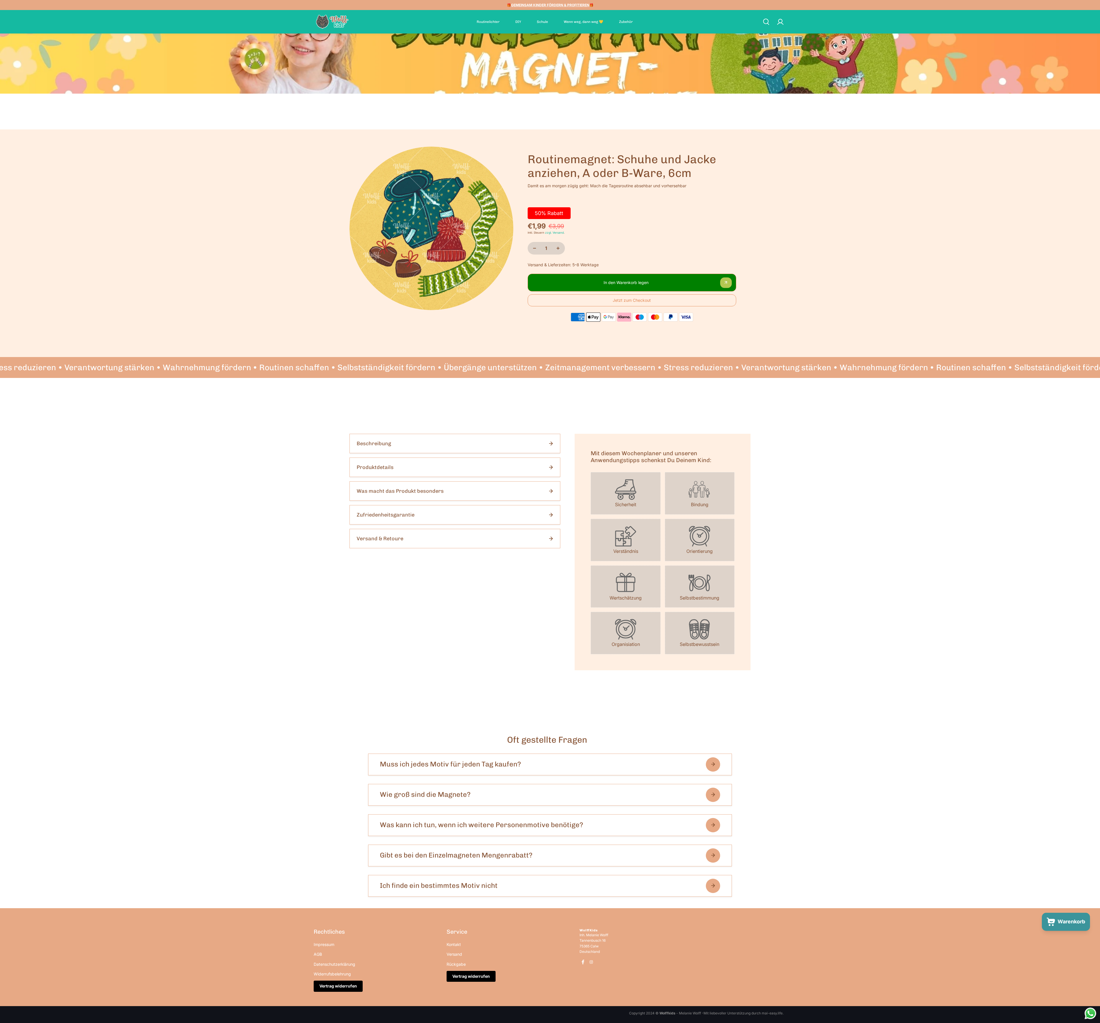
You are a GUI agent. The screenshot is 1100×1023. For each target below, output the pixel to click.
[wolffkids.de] (332, 22)
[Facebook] (583, 962)
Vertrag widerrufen (338, 985)
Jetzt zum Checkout (632, 300)
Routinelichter (488, 22)
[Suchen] (766, 21)
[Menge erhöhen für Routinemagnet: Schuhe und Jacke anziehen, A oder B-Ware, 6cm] (558, 248)
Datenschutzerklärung (334, 964)
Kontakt (454, 944)
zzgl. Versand (554, 232)
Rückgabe (456, 964)
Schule (542, 22)
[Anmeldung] (780, 21)
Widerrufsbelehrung (332, 973)
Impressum (324, 944)
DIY (518, 22)
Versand (454, 954)
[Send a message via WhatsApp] (1090, 1013)
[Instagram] (591, 962)
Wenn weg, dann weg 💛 (583, 22)
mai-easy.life (772, 1013)
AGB (318, 954)
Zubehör (626, 22)
